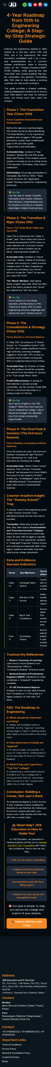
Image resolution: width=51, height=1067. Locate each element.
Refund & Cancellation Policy (16, 1053)
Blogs (5, 1061)
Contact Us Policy (10, 1057)
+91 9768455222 (10, 1031)
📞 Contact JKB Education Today (27, 923)
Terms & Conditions (11, 1044)
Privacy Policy (9, 1048)
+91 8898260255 (30, 1031)
